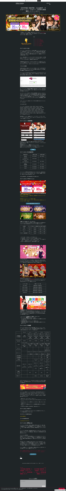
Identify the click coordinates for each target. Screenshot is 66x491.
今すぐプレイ (33, 454)
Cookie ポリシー (21, 489)
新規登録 (33, 149)
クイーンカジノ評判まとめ (39, 45)
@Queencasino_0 (32, 279)
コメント (44, 486)
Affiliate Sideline (20, 3)
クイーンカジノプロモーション (39, 42)
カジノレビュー (36, 463)
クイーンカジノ (43, 32)
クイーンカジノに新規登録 (39, 40)
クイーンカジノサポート (38, 44)
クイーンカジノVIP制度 (38, 43)
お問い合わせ (48, 3)
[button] (26, 208)
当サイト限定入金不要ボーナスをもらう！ (33, 203)
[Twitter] (49, 4)
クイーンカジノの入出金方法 (39, 41)
